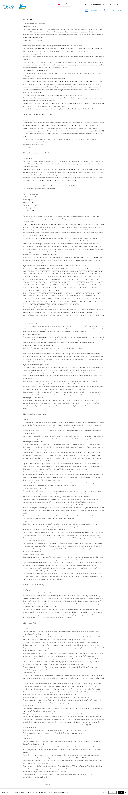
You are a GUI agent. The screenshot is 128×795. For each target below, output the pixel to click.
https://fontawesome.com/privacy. (34, 736)
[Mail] (86, 10)
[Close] (126, 792)
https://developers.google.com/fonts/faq (80, 700)
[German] (60, 4)
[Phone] (105, 10)
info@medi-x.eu (95, 10)
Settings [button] (105, 792)
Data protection (64, 792)
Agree (120, 792)
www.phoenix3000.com (53, 789)
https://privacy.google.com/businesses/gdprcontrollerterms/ (52, 769)
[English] (68, 4)
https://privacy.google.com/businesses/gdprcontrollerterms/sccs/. (44, 771)
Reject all (112, 792)
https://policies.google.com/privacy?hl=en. (36, 670)
